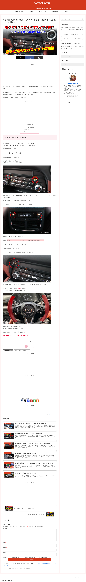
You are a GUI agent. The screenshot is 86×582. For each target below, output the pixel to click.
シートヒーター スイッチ (29, 129)
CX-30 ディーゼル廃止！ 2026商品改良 (70, 43)
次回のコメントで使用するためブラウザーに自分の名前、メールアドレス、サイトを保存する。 (27, 557)
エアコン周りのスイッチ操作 (29, 127)
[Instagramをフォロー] (28, 401)
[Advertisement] (30, 74)
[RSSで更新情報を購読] (37, 401)
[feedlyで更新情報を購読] (34, 401)
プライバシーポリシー (79, 577)
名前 (4, 542)
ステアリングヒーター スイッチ (30, 131)
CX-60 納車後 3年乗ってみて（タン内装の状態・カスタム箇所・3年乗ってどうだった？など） (72, 29)
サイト (4, 552)
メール (5, 547)
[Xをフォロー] (25, 401)
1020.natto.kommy (72, 83)
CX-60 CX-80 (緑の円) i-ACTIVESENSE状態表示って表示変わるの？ (72, 47)
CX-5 (16, 350)
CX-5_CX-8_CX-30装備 (8, 350)
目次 (28, 124)
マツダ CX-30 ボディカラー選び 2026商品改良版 (72, 39)
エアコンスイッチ (26, 350)
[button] (38, 57)
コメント (5, 528)
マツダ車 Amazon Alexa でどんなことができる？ (72, 35)
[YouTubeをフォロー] (31, 401)
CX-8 (20, 350)
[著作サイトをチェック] (22, 401)
